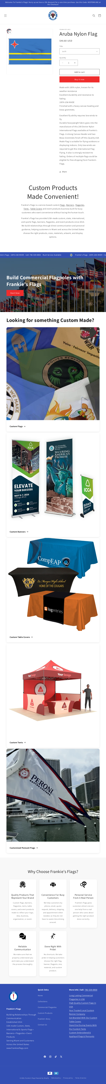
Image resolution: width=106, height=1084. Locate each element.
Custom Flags (16, 426)
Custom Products (45, 1013)
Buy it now (79, 79)
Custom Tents (16, 742)
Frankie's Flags (30, 1078)
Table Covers (36, 208)
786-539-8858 (91, 989)
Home (40, 995)
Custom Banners (17, 531)
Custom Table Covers (20, 637)
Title (61, 46)
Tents (26, 208)
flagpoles (79, 205)
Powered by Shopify (42, 1078)
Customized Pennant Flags (22, 848)
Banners (70, 205)
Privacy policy (68, 1078)
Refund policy (56, 1078)
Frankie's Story (44, 1019)
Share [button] (64, 172)
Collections (42, 1001)
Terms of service (80, 1078)
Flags (62, 205)
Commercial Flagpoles (47, 1007)
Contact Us (42, 1025)
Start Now (15, 293)
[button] (5, 15)
